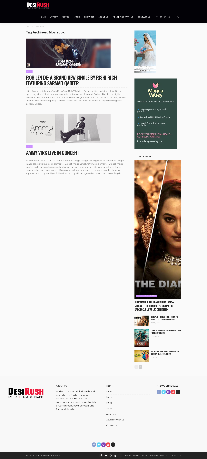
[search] (178, 17)
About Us (103, 17)
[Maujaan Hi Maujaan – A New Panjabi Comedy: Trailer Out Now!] (141, 356)
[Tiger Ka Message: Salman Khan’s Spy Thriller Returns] (141, 338)
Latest (54, 17)
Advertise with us (123, 17)
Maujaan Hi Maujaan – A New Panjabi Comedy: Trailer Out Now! (165, 352)
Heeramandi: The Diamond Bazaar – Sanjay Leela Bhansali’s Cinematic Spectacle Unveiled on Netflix (154, 306)
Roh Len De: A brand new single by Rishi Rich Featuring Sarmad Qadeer (71, 80)
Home (43, 17)
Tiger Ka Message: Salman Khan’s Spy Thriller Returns (166, 331)
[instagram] (111, 455)
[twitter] (106, 455)
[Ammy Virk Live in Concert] (68, 128)
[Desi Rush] (37, 5)
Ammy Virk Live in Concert (52, 152)
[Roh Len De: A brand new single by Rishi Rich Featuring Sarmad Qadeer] (68, 53)
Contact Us (144, 17)
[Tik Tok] (120, 455)
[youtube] (115, 455)
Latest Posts (142, 296)
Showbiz (89, 17)
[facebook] (101, 455)
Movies (66, 17)
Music (77, 17)
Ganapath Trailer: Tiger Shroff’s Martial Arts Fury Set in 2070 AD (164, 318)
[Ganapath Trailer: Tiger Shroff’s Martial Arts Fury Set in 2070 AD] (141, 320)
